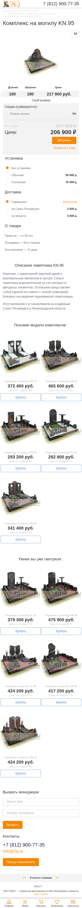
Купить (66, 140)
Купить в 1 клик (64, 148)
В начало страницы (41, 877)
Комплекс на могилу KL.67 (61, 452)
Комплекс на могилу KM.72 (21, 381)
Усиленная (18, 182)
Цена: (11, 132)
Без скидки (11, 126)
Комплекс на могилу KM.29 (61, 615)
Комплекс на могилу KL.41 (20, 615)
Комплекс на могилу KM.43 (61, 381)
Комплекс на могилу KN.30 (20, 452)
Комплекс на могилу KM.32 (21, 757)
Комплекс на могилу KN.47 (20, 523)
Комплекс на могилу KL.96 (20, 686)
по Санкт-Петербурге (25, 208)
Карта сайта (41, 894)
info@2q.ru (13, 851)
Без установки (20, 168)
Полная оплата (19, 113)
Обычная (17, 175)
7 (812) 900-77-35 (61, 4)
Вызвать (13, 824)
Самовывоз (19, 201)
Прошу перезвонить (21, 862)
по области (18, 215)
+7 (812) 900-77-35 (24, 844)
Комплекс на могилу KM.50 (61, 686)
